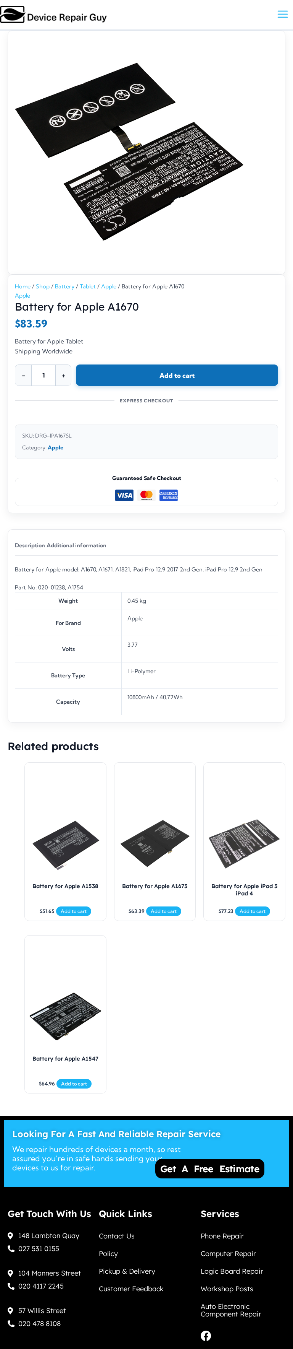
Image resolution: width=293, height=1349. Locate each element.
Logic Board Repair (232, 1271)
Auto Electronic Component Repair (231, 1310)
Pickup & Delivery (127, 1271)
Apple (108, 286)
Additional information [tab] (76, 545)
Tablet (88, 286)
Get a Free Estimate (209, 1169)
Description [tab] (30, 545)
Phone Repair (222, 1236)
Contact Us (117, 1236)
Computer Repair (228, 1253)
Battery (64, 286)
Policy (108, 1253)
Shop (43, 286)
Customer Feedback (131, 1288)
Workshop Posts (227, 1288)
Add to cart (177, 375)
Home (23, 286)
